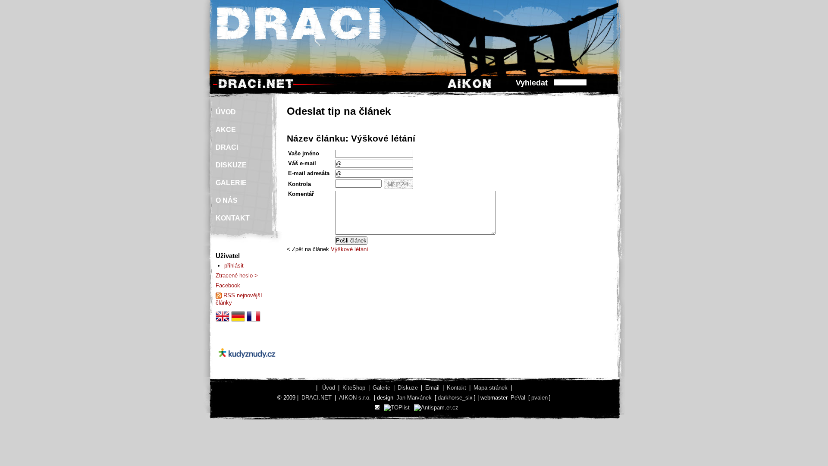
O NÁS (227, 200)
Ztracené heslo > (237, 275)
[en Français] (253, 321)
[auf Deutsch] (238, 321)
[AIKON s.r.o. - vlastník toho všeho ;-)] (469, 88)
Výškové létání (349, 249)
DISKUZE (231, 165)
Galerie (381, 387)
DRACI (227, 147)
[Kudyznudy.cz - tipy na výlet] (247, 365)
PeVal (518, 397)
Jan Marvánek (414, 397)
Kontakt (456, 387)
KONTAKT (233, 218)
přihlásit (234, 265)
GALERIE (231, 182)
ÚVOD (226, 112)
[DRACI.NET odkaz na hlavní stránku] (256, 88)
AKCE (226, 129)
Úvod (328, 387)
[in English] (222, 321)
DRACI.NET (316, 397)
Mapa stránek (491, 387)
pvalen (539, 397)
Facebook (228, 285)
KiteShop (353, 387)
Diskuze (408, 387)
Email (432, 387)
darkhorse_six (455, 397)
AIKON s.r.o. (355, 397)
